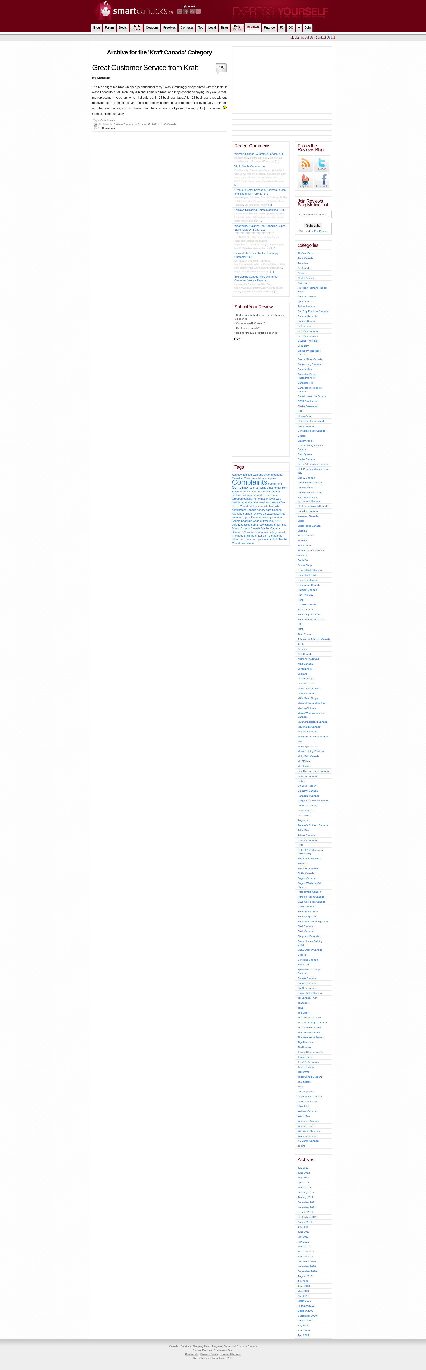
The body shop (241, 535)
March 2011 (304, 1246)
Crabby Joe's (305, 440)
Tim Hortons (304, 1047)
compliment (275, 483)
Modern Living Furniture (311, 751)
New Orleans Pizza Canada (313, 771)
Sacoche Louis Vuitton (256, 205)
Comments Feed (223, 1350)
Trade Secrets (306, 1067)
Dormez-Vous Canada (310, 492)
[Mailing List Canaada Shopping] (305, 188)
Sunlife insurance (307, 988)
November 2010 (307, 1266)
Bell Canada (305, 326)
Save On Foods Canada (311, 901)
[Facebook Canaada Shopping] (322, 188)
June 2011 (304, 1231)
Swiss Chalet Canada (310, 993)
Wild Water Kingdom (309, 1131)
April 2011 (303, 1241)
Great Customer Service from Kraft (145, 67)
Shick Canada (306, 931)
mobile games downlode (257, 261)
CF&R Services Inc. (309, 401)
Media (294, 37)
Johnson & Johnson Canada (314, 639)
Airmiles (302, 273)
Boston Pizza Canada (310, 359)
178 (266, 193)
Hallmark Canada (307, 589)
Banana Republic (307, 316)
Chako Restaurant (308, 406)
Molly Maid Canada (308, 756)
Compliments (107, 120)
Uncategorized (306, 1091)
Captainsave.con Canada (312, 396)
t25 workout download (273, 181)
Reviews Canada (123, 124)
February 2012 (306, 1192)
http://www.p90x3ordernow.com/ (251, 288)
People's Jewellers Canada (313, 800)
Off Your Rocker (307, 785)
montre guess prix (259, 158)
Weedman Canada (308, 1121)
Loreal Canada (306, 683)
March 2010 (304, 1300)
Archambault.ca (306, 306)
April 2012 (303, 1182)
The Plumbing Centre (310, 1027)
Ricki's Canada (306, 873)
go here (270, 214)
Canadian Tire (306, 382)
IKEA (300, 629)
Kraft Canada (168, 124)
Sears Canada (306, 906)
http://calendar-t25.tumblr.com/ (253, 201)
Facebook (186, 11)
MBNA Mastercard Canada (313, 721)
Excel (301, 520)
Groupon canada (242, 498)
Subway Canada (307, 983)
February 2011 (306, 1251)
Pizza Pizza (304, 815)
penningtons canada (244, 509)
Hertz (300, 599)
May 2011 (303, 1236)
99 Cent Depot (306, 253)
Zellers (301, 1145)
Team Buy (303, 1002)
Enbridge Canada (308, 511)
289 (263, 166)
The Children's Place (309, 1017)
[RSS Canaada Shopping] (305, 170)
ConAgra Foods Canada (311, 430)
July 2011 (303, 1227)
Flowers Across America (311, 550)
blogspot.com (241, 158)
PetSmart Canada (308, 805)
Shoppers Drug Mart (309, 936)
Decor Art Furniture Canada (313, 464)
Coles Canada (306, 426)
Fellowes (302, 540)
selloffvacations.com (244, 524)
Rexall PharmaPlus (308, 868)
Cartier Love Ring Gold (259, 284)
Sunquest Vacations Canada (249, 532)
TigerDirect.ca (305, 1042)
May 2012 (303, 1177)
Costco (301, 435)
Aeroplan (303, 263)
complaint (271, 478)
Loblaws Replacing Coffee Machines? (256, 209)
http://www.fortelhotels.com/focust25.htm (255, 264)
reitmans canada (242, 513)
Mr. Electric (304, 766)
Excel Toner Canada (309, 525)
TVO (300, 1086)
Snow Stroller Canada (310, 949)
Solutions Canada (308, 959)
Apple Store (304, 301)
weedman (248, 543)
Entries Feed (200, 1350)
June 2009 (304, 1330)
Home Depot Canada (310, 614)
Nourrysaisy (240, 214)
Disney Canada (306, 477)
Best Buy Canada (308, 331)
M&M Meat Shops (308, 698)
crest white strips (263, 487)
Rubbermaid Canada (309, 891)
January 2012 (305, 1197)
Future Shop (305, 565)
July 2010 (303, 1281)
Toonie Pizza (305, 1057)
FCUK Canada (306, 535)
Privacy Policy (209, 1354)
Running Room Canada (311, 896)
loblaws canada (259, 506)
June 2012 (304, 1172)
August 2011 (305, 1222)
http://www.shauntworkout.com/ (265, 268)
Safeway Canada (271, 517)
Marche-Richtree (307, 708)
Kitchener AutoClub (309, 659)
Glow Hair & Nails (307, 575)
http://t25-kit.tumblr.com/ (247, 181)
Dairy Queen (305, 454)
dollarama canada (252, 495)
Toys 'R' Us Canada (309, 1062)
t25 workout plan (275, 244)
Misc (300, 741)
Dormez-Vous (305, 487)
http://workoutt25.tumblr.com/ (249, 244)
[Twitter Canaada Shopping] (322, 170)
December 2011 (307, 1202)
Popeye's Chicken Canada (313, 825)
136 (281, 154)
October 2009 (305, 1310)
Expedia (302, 530)
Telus (300, 1007)
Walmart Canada (307, 1111)
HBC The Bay (305, 594)
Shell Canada (305, 926)
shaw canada (265, 524)
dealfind (236, 495)
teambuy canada (276, 532)
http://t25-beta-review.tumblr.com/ (251, 271)
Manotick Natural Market (311, 703)
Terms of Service (230, 1354)
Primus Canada (306, 835)
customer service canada (264, 491)
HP (299, 624)
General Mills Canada (310, 570)
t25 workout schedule (254, 174)
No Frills (274, 506)
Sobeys (302, 954)
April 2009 (303, 1335)
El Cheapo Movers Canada (313, 506)
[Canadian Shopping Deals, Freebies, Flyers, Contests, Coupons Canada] (132, 21)
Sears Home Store (308, 911)
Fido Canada (305, 545)
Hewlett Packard (307, 604)
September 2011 (307, 1217)
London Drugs (306, 678)
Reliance (302, 863)
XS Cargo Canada (308, 1140)
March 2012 (304, 1187)
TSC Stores (304, 1081)
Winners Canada (307, 1136)
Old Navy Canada (308, 790)
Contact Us (323, 37)
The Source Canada (309, 1032)
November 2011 (307, 1207)
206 (283, 210)
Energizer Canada (308, 516)
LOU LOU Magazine (309, 688)
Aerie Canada (305, 258)
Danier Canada (306, 459)
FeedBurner (321, 231)
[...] (277, 161)
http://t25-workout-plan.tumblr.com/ (260, 177)
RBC (300, 845)
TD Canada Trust (307, 997)
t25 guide (239, 261)
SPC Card (303, 964)
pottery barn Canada (269, 509)
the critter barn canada (264, 535)
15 (221, 67)
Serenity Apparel (307, 916)
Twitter (179, 11)
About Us (307, 37)
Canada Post (305, 369)
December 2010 (307, 1261)
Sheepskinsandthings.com (313, 921)
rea (246, 161)
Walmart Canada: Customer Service (256, 153)
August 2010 (305, 1276)
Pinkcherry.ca (305, 810)
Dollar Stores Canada (310, 482)
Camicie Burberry (269, 197)
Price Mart (303, 830)
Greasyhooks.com (308, 580)
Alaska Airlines (306, 278)
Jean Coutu (304, 634)
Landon (238, 284)
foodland (303, 555)
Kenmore (303, 649)
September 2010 (307, 1271)
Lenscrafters (305, 668)
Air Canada (304, 268)
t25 (251, 161)
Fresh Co (303, 560)
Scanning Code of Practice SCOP (261, 520)
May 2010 (303, 1291)
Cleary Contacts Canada (311, 421)
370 (267, 280)
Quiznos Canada (307, 840)
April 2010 (303, 1296)
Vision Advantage (308, 1101)
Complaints (249, 482)
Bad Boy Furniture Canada (313, 311)
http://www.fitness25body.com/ (258, 291)
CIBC (300, 411)
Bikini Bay (303, 345)
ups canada (264, 539)
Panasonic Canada (309, 795)
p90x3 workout (258, 237)
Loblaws (302, 673)
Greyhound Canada (309, 585)
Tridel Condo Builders (310, 1076)
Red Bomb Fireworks (309, 858)
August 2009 (305, 1320)
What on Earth (306, 1126)
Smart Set (280, 524)
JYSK (301, 644)
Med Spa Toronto (307, 731)
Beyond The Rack (308, 340)
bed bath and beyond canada (265, 474)
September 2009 (307, 1315)
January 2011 (305, 1256)
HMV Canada (305, 609)
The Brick (303, 1012)
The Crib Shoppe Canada (312, 1022)
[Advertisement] (180, 38)
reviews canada (262, 513)
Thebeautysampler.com (311, 1037)
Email (198, 11)
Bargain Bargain (307, 321)
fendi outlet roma (256, 214)
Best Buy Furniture (308, 336)
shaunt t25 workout (264, 161)
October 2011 (305, 1212)
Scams (236, 520)
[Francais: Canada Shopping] (333, 37)
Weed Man (304, 1116)
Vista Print (303, 1106)
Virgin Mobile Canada (247, 166)
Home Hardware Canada (312, 619)
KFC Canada (305, 654)
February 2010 (306, 1305)
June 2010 (304, 1286)
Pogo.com (303, 820)
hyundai (245, 502)
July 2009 (303, 1325)
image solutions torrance (265, 502)
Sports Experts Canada (246, 528)
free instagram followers (246, 197)
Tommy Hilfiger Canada (311, 1052)
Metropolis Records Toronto (313, 736)
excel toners (271, 495)
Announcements (307, 296)
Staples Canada (270, 528)
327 (250, 257)
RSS (192, 11)
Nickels (301, 781)
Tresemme (303, 1071)
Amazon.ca (304, 283)
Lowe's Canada (306, 693)
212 (263, 229)
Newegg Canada (307, 776)
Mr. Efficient (304, 761)
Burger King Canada (309, 364)
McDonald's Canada (309, 726)
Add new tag (239, 474)
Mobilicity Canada (308, 746)
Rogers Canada (251, 517)
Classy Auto (304, 416)
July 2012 (303, 1167)
